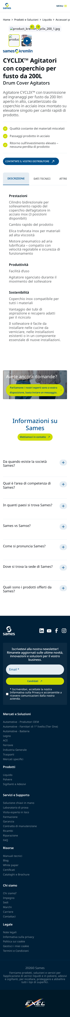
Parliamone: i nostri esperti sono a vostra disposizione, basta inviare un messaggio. (33, 390)
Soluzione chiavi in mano (18, 803)
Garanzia (8, 821)
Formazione (10, 817)
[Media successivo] (38, 27)
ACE (5, 740)
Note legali (10, 932)
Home (6, 19)
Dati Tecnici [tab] (42, 178)
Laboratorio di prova (15, 807)
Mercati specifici (13, 759)
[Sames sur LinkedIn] (42, 630)
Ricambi (8, 830)
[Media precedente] (32, 27)
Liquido (47, 19)
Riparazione (10, 835)
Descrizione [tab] (16, 178)
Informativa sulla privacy (18, 937)
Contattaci (9, 916)
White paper (10, 865)
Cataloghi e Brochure (16, 874)
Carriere (8, 912)
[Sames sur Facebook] (57, 630)
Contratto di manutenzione (20, 826)
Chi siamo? (9, 893)
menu (61, 6)
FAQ (5, 840)
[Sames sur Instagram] (64, 630)
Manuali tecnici (12, 856)
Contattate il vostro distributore (27, 161)
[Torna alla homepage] (7, 6)
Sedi (5, 902)
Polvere (7, 779)
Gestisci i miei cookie (16, 946)
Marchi (7, 907)
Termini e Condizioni (16, 950)
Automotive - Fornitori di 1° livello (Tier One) (30, 726)
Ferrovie (8, 745)
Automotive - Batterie (16, 731)
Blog (6, 860)
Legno (7, 736)
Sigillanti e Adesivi (14, 784)
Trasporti (8, 754)
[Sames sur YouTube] (49, 630)
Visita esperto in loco (16, 812)
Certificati (9, 870)
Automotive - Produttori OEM (21, 722)
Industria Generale (15, 750)
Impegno (8, 898)
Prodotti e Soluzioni (26, 19)
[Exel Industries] (35, 1003)
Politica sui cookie (14, 941)
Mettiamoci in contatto (33, 437)
